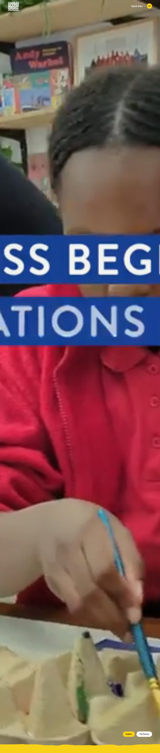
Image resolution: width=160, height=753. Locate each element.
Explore (129, 734)
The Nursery (144, 734)
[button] (138, 6)
